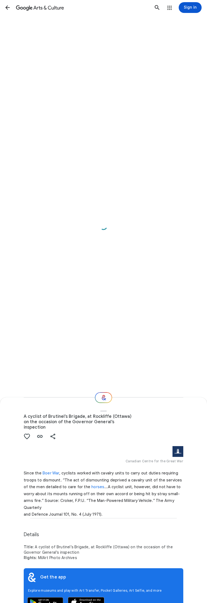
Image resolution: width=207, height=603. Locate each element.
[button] (7, 7)
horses (97, 486)
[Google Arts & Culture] (82, 7)
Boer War (51, 473)
